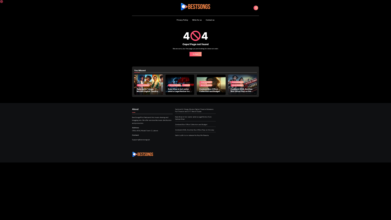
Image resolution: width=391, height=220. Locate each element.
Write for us (197, 20)
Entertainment (143, 85)
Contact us (210, 20)
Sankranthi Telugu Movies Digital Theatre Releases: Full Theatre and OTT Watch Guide (147, 92)
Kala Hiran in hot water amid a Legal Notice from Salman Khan (179, 91)
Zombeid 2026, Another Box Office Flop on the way (242, 91)
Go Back (195, 54)
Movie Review (175, 85)
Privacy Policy (182, 20)
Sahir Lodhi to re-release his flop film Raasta (192, 135)
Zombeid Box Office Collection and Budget (209, 90)
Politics (186, 85)
